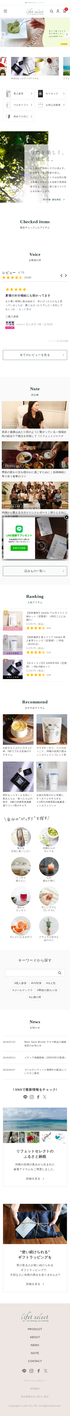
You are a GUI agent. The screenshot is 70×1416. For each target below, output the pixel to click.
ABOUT (35, 1337)
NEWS (35, 1345)
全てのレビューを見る (35, 354)
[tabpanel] (35, 32)
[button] (61, 275)
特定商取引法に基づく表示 (35, 1396)
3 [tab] (39, 43)
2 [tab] (35, 43)
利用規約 (34, 1388)
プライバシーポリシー (35, 1380)
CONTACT (35, 1361)
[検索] (59, 973)
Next (67, 34)
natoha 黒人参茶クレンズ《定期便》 (38, 318)
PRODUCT (35, 1329)
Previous (3, 34)
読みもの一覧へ (35, 570)
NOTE (35, 1353)
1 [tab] (32, 43)
